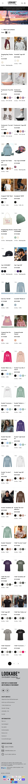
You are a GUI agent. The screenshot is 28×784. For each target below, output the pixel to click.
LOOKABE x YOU (5, 711)
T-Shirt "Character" (5, 645)
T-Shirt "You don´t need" (20, 543)
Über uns (4, 721)
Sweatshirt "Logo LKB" (19, 54)
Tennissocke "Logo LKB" (20, 125)
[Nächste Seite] (18, 663)
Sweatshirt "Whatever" (19, 298)
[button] (2, 3)
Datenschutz (4, 733)
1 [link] (9, 663)
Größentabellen (5, 730)
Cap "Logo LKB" (18, 265)
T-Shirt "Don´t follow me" (20, 612)
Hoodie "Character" (6, 543)
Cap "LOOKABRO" (5, 265)
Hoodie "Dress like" (6, 436)
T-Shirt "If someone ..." (19, 645)
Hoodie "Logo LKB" (19, 472)
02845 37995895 (9, 746)
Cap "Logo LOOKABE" (19, 160)
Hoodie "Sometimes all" (7, 507)
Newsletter (4, 727)
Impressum (4, 735)
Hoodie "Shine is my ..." (7, 367)
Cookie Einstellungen (6, 738)
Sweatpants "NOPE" (19, 196)
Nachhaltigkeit (5, 724)
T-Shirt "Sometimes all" (19, 576)
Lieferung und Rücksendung (8, 702)
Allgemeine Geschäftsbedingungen (10, 699)
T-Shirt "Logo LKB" (5, 612)
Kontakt (3, 714)
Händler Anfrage (5, 708)
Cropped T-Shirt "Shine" (7, 196)
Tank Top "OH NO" (6, 298)
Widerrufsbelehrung (6, 705)
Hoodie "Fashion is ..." (19, 403)
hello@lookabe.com (10, 750)
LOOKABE (7, 773)
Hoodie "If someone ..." (7, 403)
